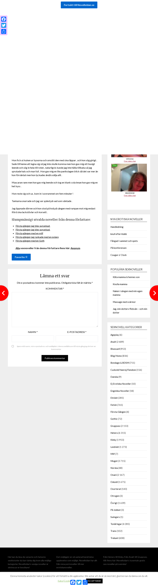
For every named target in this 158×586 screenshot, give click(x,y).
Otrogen (114, 495)
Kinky (113, 439)
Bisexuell (115, 348)
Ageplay (114, 334)
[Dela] (4, 31)
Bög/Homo (116, 355)
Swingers (115, 517)
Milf (112, 453)
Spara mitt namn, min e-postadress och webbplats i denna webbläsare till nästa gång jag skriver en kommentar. (56, 348)
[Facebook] (4, 19)
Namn (33, 331)
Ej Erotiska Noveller (120, 383)
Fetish (113, 404)
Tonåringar (116, 524)
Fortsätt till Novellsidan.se (79, 4)
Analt (113, 341)
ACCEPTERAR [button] (94, 581)
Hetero (114, 432)
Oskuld (114, 482)
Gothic (113, 418)
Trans (113, 530)
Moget (114, 461)
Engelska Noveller (119, 390)
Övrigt (113, 503)
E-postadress (76, 331)
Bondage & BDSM (119, 362)
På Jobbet (115, 509)
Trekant (114, 538)
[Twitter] (4, 25)
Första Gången (118, 411)
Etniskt (114, 397)
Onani (113, 474)
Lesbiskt (114, 446)
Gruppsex (115, 425)
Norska (114, 467)
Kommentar (55, 288)
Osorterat (115, 488)
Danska (114, 376)
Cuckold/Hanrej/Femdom (123, 369)
